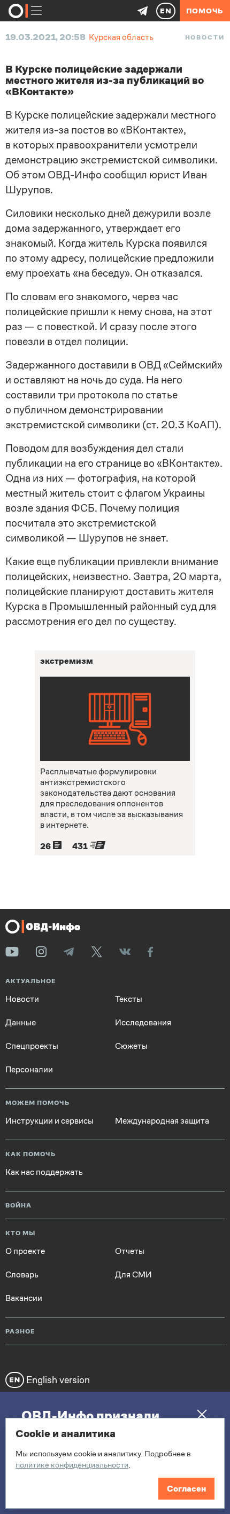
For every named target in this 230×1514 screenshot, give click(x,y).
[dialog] (115, 1463)
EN (166, 10)
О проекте (25, 1251)
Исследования (143, 1022)
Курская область (121, 37)
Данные (20, 1022)
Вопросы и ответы (148, 1359)
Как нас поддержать (44, 1172)
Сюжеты (131, 1046)
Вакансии (23, 1298)
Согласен (186, 1488)
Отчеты (129, 1251)
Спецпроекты (31, 1046)
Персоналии (29, 1069)
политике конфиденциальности (72, 1465)
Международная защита (162, 1121)
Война (18, 1205)
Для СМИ (133, 1275)
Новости (205, 37)
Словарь (22, 1275)
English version (57, 1380)
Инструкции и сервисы (49, 1121)
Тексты (128, 999)
